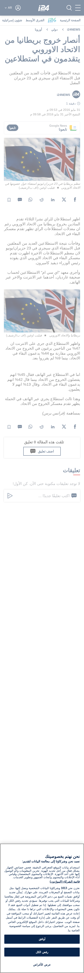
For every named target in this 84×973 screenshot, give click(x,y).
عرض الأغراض (42, 964)
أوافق (42, 939)
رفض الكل (42, 952)
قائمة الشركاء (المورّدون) (65, 881)
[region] (42, 908)
